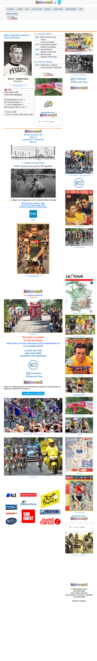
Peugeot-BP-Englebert (49, 44)
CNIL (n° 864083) (86, 595)
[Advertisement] (48, 26)
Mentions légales (79, 601)
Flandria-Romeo (46, 49)
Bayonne (54, 65)
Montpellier (58, 67)
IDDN (83, 597)
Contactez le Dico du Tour (33, 375)
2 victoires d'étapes (48, 42)
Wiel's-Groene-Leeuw (48, 37)
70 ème (43, 39)
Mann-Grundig (46, 54)
